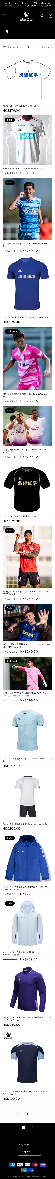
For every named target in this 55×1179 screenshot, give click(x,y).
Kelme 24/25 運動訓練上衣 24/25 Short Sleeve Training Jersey (27, 759)
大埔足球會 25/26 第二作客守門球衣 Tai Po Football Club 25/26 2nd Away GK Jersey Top (26, 694)
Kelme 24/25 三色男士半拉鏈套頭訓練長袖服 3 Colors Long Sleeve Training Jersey (27, 1018)
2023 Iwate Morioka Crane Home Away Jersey (22, 168)
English (25, 1151)
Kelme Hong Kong (22, 1176)
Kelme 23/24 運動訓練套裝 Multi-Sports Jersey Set (25, 824)
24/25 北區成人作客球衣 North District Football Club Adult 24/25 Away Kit (26, 645)
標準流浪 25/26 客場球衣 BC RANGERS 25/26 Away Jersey (25, 395)
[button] (5, 16)
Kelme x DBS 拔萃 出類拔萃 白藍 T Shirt (20, 106)
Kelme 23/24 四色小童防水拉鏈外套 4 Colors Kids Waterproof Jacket (25, 888)
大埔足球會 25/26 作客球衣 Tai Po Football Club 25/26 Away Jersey (27, 450)
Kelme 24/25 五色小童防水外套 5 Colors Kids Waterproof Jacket (23, 953)
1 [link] (17, 1114)
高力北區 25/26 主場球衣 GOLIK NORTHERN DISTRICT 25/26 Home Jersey (26, 592)
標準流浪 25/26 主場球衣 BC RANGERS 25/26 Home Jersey (25, 244)
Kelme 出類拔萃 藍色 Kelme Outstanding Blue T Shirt (26, 317)
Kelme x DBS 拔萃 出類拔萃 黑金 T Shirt (20, 516)
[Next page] (37, 1115)
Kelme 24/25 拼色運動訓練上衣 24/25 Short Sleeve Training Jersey (25, 1092)
